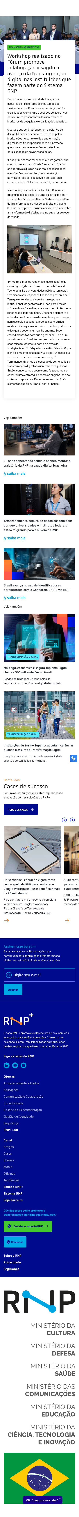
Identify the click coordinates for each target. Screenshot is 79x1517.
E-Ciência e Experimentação (23, 1110)
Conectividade (13, 1103)
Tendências (11, 1180)
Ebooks (9, 1160)
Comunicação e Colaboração (23, 1096)
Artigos (9, 1147)
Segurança (11, 1123)
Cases (8, 1153)
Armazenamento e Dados (21, 1083)
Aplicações (11, 1090)
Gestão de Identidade (19, 1116)
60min (8, 1167)
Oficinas (9, 1173)
